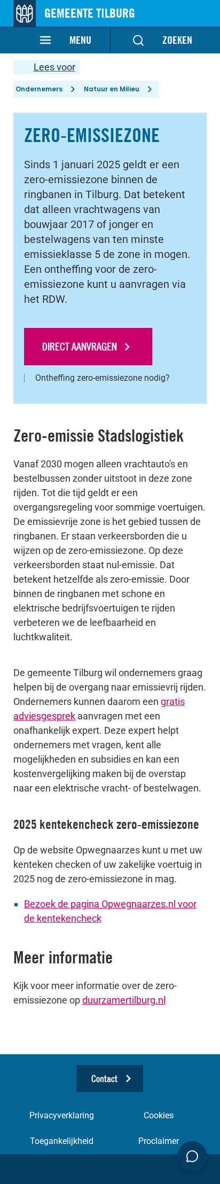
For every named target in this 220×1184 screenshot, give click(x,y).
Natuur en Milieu (111, 88)
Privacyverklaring (61, 1115)
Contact (104, 1078)
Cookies (159, 1115)
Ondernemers (38, 88)
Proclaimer (158, 1141)
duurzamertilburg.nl (124, 1000)
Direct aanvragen (79, 346)
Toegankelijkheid (61, 1141)
